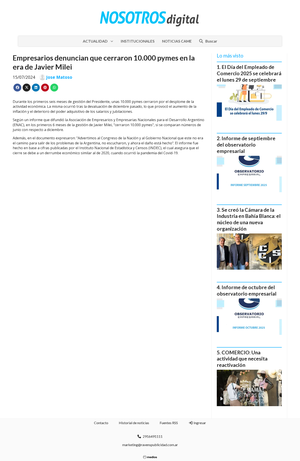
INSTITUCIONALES (138, 41)
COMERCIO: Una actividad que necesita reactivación (242, 358)
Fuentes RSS (169, 423)
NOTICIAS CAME (177, 41)
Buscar (211, 41)
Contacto (101, 423)
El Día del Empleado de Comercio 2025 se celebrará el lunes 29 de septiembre (249, 73)
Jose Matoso (59, 77)
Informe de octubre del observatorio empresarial (247, 290)
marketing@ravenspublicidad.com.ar (150, 445)
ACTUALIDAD (95, 41)
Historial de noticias (134, 423)
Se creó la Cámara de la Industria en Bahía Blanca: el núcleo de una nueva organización (249, 219)
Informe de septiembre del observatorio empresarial (246, 144)
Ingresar (199, 423)
